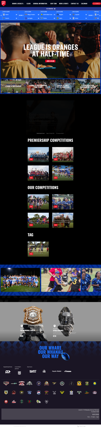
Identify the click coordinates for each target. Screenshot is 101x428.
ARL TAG (32, 245)
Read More (32, 128)
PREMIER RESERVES (60, 169)
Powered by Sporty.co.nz (20, 426)
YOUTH (56, 198)
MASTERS (57, 216)
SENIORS (32, 216)
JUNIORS (32, 198)
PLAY (31, 159)
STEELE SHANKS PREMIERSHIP (59, 151)
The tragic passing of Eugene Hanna (62, 133)
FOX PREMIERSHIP (35, 151)
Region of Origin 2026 (44, 120)
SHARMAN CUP (34, 169)
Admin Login (82, 426)
